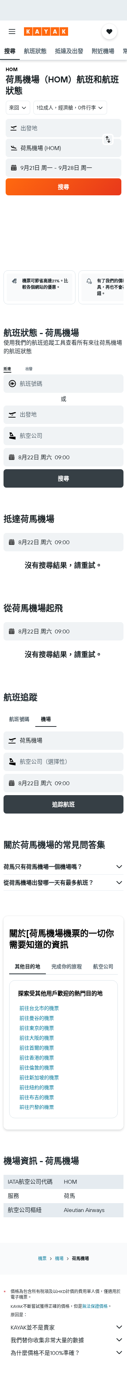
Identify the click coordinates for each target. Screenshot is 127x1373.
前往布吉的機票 (36, 1097)
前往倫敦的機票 (36, 1067)
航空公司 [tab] (103, 966)
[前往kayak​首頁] (46, 31)
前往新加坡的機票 (39, 1077)
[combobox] (70, 414)
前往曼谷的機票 (36, 1018)
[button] (12, 31)
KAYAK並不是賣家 (33, 1327)
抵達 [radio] (7, 369)
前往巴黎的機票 (36, 1107)
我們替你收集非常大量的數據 (47, 1340)
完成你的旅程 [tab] (67, 966)
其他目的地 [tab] (27, 966)
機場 (59, 1258)
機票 (42, 1258)
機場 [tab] (46, 719)
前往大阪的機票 (36, 1038)
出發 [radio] (29, 369)
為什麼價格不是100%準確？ (45, 1352)
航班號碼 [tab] (19, 719)
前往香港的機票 (36, 1058)
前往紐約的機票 (36, 1087)
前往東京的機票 (36, 1028)
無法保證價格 (95, 1306)
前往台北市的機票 (39, 1008)
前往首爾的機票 (36, 1048)
